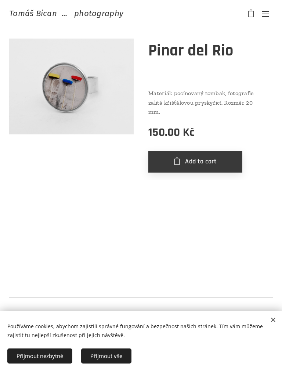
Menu (265, 13)
